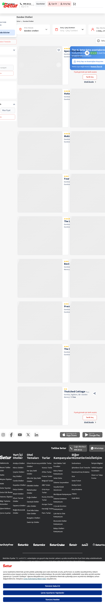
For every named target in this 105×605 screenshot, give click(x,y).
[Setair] (73, 544)
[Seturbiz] (23, 544)
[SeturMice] (39, 544)
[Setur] (10, 5)
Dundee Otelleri (28, 21)
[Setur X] (29, 437)
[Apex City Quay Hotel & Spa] (40, 65)
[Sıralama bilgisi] (98, 40)
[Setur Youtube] (21, 437)
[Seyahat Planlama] (73, 4)
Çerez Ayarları (5, 513)
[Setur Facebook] (12, 437)
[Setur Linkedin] (37, 437)
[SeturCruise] (57, 544)
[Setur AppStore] (71, 437)
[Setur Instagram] (4, 437)
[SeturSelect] (85, 544)
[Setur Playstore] (93, 437)
